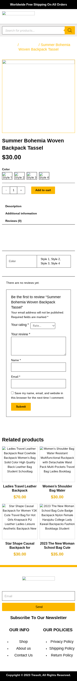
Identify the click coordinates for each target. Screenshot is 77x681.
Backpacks (29, 45)
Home (12, 45)
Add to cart (43, 190)
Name (16, 360)
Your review (20, 334)
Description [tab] (13, 206)
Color (6, 169)
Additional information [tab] (21, 213)
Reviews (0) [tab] (13, 220)
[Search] (70, 30)
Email (15, 376)
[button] (72, 16)
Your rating (20, 324)
